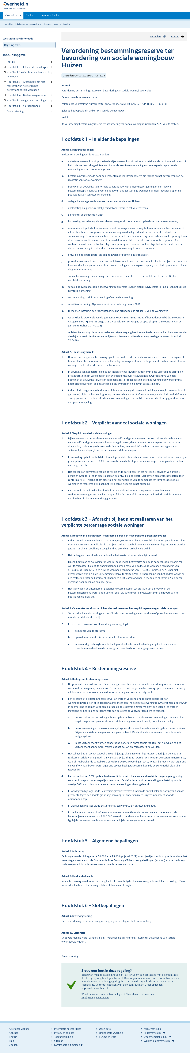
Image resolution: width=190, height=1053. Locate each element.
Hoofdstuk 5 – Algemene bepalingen (25, 100)
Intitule (11, 61)
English (13, 1036)
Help (12, 1040)
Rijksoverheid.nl (152, 1032)
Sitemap (58, 1040)
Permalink (155, 36)
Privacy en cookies (64, 1032)
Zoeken (30, 15)
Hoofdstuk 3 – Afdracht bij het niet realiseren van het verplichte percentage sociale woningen (24, 85)
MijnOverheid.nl (153, 1028)
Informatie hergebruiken (67, 1028)
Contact (13, 1032)
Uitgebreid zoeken (51, 24)
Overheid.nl (11, 16)
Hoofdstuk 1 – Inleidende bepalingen (25, 67)
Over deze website (19, 1028)
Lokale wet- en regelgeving (27, 24)
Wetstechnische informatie (18, 38)
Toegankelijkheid (63, 1036)
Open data (105, 1028)
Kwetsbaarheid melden (67, 1044)
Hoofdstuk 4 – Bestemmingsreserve (24, 95)
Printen (175, 36)
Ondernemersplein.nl (155, 1036)
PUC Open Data (107, 1036)
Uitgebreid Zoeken (50, 15)
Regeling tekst (12, 45)
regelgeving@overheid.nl (95, 997)
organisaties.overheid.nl (94, 988)
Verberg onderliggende (5, 67)
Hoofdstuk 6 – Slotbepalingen (21, 105)
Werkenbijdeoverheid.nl (157, 1040)
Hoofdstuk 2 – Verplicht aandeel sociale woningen (26, 74)
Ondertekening (15, 111)
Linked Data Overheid (111, 1032)
